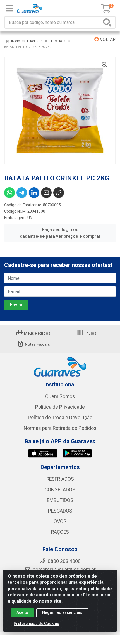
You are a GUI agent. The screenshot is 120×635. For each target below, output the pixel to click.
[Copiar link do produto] (58, 192)
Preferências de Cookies (36, 623)
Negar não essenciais (62, 612)
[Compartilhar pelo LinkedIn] (34, 192)
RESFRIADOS (60, 479)
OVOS (60, 521)
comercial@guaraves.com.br (64, 569)
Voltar (107, 39)
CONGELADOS (60, 489)
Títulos (90, 333)
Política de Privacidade (60, 407)
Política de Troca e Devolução (60, 417)
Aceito (22, 612)
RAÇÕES (60, 532)
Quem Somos (60, 396)
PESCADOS (60, 511)
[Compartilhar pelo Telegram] (21, 192)
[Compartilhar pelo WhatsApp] (9, 192)
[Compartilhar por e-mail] (46, 192)
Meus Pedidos (37, 333)
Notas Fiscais (37, 344)
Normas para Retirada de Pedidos (60, 428)
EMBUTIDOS (60, 500)
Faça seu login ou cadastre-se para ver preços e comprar (60, 233)
